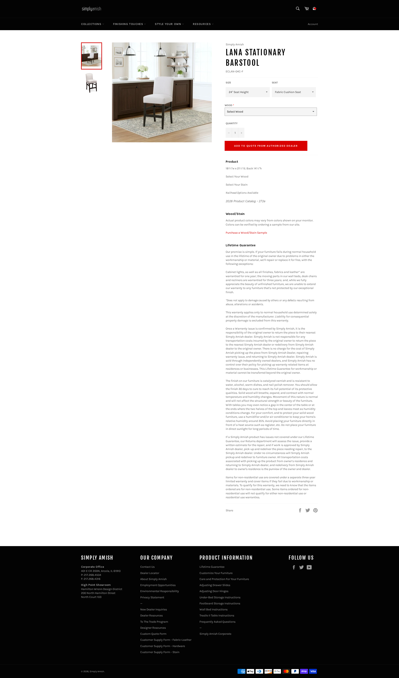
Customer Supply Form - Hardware (162, 646)
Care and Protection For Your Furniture (224, 579)
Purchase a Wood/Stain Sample (246, 232)
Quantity (232, 123)
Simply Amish (97, 671)
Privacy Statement (152, 597)
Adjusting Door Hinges (214, 591)
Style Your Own (168, 24)
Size (228, 82)
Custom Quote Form (153, 634)
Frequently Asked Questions (217, 621)
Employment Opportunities (158, 585)
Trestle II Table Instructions (217, 615)
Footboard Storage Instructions (220, 603)
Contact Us (147, 567)
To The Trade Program (154, 621)
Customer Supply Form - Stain (159, 652)
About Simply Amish (153, 579)
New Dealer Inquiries (153, 609)
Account (313, 24)
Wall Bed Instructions (214, 609)
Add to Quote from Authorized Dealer (266, 145)
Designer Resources (153, 628)
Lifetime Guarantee (212, 567)
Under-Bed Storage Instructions (220, 597)
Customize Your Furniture (216, 573)
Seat (275, 82)
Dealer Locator (149, 573)
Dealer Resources (151, 615)
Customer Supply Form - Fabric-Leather (165, 640)
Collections (91, 24)
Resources (202, 24)
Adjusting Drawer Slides (215, 585)
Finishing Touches (128, 24)
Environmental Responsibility (159, 591)
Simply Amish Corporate (215, 634)
